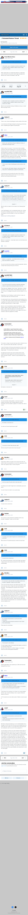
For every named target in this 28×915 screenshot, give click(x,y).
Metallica (6, 457)
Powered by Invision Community (14, 913)
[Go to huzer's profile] (2, 397)
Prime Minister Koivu (9, 56)
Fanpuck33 (4, 41)
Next (23, 51)
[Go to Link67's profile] (2, 709)
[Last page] (26, 52)
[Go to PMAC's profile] (2, 676)
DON (5, 366)
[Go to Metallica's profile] (2, 458)
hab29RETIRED (8, 91)
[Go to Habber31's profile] (2, 118)
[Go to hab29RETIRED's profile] (2, 92)
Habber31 (6, 117)
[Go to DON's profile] (2, 367)
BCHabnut (7, 225)
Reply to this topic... (7, 771)
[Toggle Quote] (3, 61)
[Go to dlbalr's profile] (2, 136)
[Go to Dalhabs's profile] (2, 514)
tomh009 (17, 61)
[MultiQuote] (2, 80)
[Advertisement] (14, 18)
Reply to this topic (14, 47)
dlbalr (16, 190)
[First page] (2, 52)
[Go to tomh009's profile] (2, 252)
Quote (5, 79)
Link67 (6, 708)
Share (7, 777)
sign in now (3, 765)
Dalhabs (6, 513)
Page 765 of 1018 (13, 51)
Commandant (7, 324)
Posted (8, 58)
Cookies (14, 910)
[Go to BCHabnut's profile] (2, 226)
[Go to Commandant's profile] (2, 324)
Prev (4, 51)
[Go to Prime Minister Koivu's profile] (2, 57)
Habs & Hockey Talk (13, 43)
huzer (5, 396)
